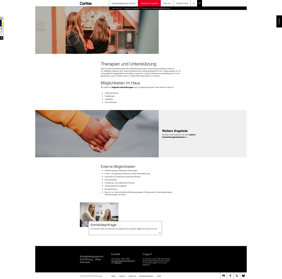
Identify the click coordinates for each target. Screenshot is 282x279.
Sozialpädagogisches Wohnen (123, 3)
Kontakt (159, 276)
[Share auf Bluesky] (243, 275)
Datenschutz (132, 276)
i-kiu (101, 276)
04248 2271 (118, 263)
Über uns (167, 3)
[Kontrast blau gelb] (1, 24)
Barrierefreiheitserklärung (146, 276)
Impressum (122, 276)
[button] (1, 18)
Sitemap (113, 276)
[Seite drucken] (223, 275)
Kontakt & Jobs (182, 3)
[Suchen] (194, 3)
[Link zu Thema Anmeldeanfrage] (99, 214)
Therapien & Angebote (149, 3)
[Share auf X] (237, 275)
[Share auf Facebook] (230, 275)
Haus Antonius (117, 8)
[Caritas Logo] (86, 3)
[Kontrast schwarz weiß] (1, 21)
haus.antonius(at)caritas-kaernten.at (123, 261)
